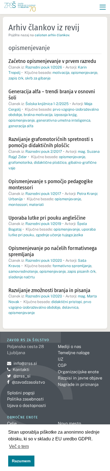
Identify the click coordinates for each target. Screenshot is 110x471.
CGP (62, 365)
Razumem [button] (21, 461)
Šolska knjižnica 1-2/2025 (47, 104)
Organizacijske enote (78, 371)
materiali (36, 204)
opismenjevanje (84, 72)
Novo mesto (69, 423)
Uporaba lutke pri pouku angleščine (46, 218)
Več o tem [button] (19, 446)
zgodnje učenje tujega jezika (59, 235)
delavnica (70, 307)
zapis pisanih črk (81, 271)
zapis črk (15, 78)
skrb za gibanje (37, 78)
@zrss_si (18, 376)
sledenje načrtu (21, 277)
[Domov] (20, 7)
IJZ (60, 359)
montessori (17, 204)
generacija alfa (20, 126)
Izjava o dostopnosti (26, 405)
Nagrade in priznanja (78, 384)
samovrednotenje (23, 271)
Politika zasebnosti (25, 399)
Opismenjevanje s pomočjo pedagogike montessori (50, 184)
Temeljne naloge (73, 352)
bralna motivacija (38, 115)
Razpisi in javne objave (80, 378)
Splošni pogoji (21, 392)
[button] (103, 7)
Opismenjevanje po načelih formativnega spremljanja (52, 251)
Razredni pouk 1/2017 (43, 194)
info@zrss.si (22, 363)
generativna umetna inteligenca (63, 120)
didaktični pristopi (66, 302)
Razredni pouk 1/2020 (43, 260)
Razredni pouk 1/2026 (43, 67)
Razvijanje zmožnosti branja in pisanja (49, 290)
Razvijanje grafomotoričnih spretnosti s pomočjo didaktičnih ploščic (50, 142)
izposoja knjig (65, 115)
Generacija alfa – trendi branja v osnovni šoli (51, 94)
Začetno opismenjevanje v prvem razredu (52, 61)
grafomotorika (20, 162)
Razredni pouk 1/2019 (43, 224)
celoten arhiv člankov (52, 35)
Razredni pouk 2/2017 (43, 151)
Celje (12, 423)
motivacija (60, 72)
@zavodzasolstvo (26, 382)
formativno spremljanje (71, 266)
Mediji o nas (69, 346)
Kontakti (21, 369)
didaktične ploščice (50, 162)
